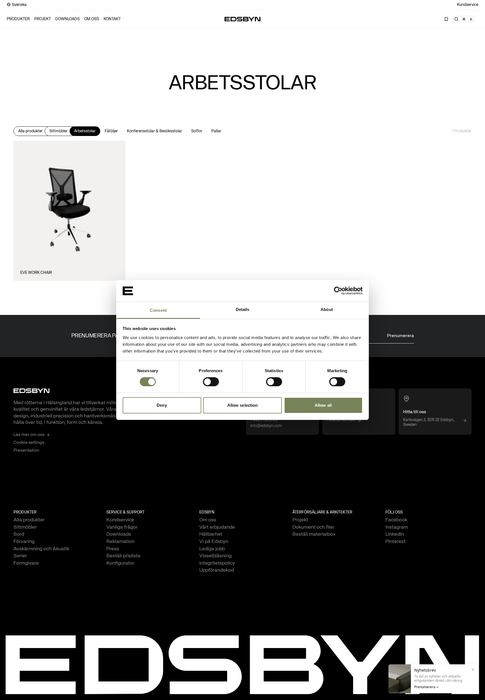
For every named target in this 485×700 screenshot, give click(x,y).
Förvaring (24, 541)
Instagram (396, 527)
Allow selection (242, 405)
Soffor (196, 131)
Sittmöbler (58, 131)
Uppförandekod (216, 570)
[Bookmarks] (446, 19)
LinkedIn (394, 534)
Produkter (18, 19)
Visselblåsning (215, 555)
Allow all (323, 405)
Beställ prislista (123, 555)
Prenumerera (400, 336)
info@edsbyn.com (266, 426)
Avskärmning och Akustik (41, 548)
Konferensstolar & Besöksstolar (154, 131)
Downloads (67, 19)
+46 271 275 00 (264, 420)
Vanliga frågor (122, 527)
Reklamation (120, 541)
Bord (18, 534)
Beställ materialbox (313, 534)
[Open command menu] (464, 19)
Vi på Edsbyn (213, 541)
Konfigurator (120, 563)
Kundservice (467, 5)
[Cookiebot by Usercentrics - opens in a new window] (338, 291)
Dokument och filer (313, 527)
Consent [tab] (158, 310)
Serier (20, 555)
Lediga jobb (212, 548)
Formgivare (26, 563)
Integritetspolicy (217, 563)
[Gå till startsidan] (242, 19)
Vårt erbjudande (217, 527)
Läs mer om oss (29, 435)
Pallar (216, 131)
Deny (162, 405)
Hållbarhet (210, 534)
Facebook (396, 519)
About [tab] (327, 309)
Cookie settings (28, 442)
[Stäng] (473, 670)
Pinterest (395, 541)
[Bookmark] (116, 145)
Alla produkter (30, 131)
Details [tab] (243, 309)
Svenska (19, 5)
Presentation (26, 450)
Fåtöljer (111, 131)
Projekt (42, 19)
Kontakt (112, 19)
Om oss (91, 19)
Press (112, 548)
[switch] (211, 381)
